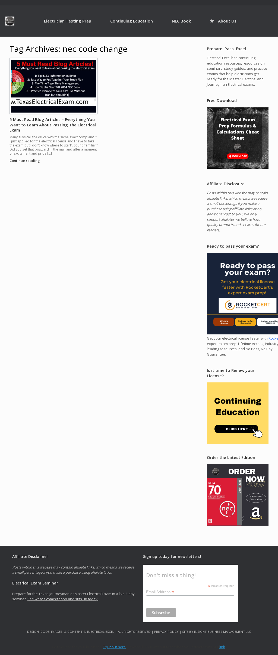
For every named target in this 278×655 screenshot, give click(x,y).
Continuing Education (131, 21)
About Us (227, 21)
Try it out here (114, 646)
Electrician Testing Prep (67, 21)
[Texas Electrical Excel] (9, 21)
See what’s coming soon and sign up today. (62, 598)
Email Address (160, 592)
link (222, 646)
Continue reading (25, 160)
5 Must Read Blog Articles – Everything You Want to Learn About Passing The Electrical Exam (53, 125)
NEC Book (181, 21)
